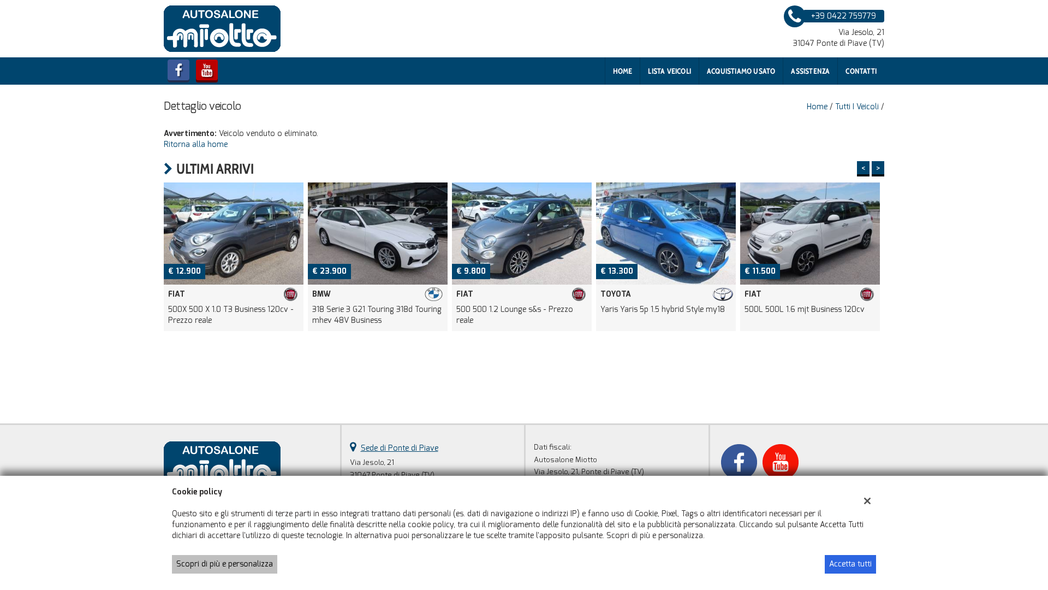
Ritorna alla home (196, 144)
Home (623, 71)
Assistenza (810, 71)
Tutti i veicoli (857, 107)
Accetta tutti (850, 564)
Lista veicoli (669, 71)
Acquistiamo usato (741, 71)
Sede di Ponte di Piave (399, 448)
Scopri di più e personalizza (224, 564)
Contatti (861, 71)
